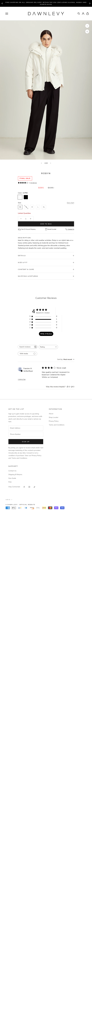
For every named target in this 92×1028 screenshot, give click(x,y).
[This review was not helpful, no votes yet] (72, 386)
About (51, 414)
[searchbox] (25, 347)
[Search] (79, 13)
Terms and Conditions (56, 425)
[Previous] (41, 163)
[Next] (50, 163)
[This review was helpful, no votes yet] (67, 386)
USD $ (8, 499)
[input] (25, 428)
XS (20, 207)
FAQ (9, 482)
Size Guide (12, 478)
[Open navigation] (6, 14)
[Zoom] (87, 26)
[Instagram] (29, 486)
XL (44, 207)
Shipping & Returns (28, 276)
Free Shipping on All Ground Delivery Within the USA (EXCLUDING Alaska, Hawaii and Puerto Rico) (46, 3)
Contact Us (71, 229)
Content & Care (26, 269)
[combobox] (48, 347)
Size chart (70, 203)
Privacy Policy (53, 421)
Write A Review (46, 334)
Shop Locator (53, 417)
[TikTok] (34, 486)
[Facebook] (24, 486)
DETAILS (22, 255)
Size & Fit (22, 262)
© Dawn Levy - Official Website (20, 504)
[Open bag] (88, 13)
